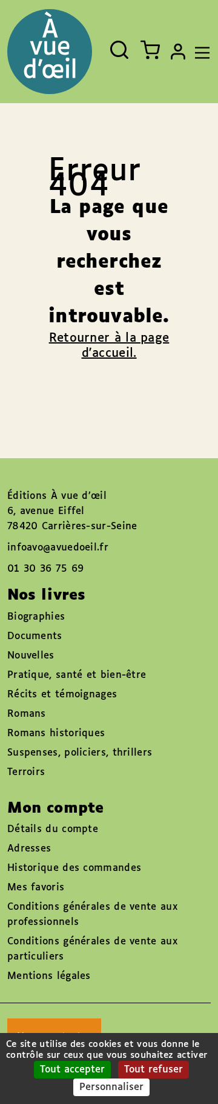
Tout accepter (72, 1070)
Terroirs (26, 772)
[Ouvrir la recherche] (119, 50)
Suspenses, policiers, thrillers (79, 753)
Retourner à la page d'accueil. (109, 345)
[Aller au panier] (150, 49)
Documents (34, 636)
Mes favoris (35, 887)
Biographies (36, 617)
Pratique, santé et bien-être (76, 675)
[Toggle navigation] (199, 51)
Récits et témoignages (62, 694)
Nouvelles (30, 656)
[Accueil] (49, 51)
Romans (26, 714)
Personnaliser (111, 1087)
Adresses (29, 849)
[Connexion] (178, 51)
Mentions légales (49, 976)
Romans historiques (56, 733)
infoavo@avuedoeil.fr (57, 548)
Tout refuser (153, 1070)
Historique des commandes (74, 868)
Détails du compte (52, 829)
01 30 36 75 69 (45, 569)
